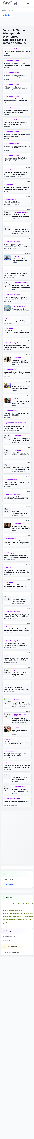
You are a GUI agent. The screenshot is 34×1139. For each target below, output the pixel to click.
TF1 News (15, 515)
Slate (6, 574)
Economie (16, 398)
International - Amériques (21, 212)
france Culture (8, 323)
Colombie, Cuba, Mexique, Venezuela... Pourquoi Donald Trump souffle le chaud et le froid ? (17, 616)
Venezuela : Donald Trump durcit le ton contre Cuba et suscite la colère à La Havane (16, 630)
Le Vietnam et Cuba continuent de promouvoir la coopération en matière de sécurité (17, 65)
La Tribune (15, 706)
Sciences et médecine (19, 306)
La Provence (16, 457)
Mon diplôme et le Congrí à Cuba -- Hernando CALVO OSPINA (15, 755)
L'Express (15, 781)
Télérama (7, 559)
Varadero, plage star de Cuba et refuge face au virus (17, 802)
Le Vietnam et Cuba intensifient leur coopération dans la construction (16, 100)
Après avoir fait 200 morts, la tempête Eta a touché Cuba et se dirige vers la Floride (17, 767)
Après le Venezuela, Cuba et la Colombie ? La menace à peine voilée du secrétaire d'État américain (16, 689)
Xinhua (7, 335)
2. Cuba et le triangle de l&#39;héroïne (17, 321)
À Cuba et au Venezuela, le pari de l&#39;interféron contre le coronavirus (21, 440)
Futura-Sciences (17, 313)
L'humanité (8, 248)
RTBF (14, 364)
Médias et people (10, 553)
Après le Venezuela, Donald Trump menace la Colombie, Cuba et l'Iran (21, 674)
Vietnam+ (7, 55)
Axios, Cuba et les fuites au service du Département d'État (17, 483)
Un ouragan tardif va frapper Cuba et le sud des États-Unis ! (21, 311)
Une (15, 227)
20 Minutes (16, 603)
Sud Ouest (7, 633)
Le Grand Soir (8, 204)
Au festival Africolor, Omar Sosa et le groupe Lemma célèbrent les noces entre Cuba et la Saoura (16, 299)
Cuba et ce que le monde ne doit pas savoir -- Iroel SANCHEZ (16, 414)
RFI (14, 219)
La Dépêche (16, 722)
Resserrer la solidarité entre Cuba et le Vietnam (17, 52)
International (9, 170)
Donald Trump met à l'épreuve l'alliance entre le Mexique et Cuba (15, 586)
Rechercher (7, 15)
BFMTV (15, 263)
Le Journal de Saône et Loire (12, 430)
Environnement (10, 763)
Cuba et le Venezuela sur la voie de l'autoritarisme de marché (15, 173)
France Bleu (16, 471)
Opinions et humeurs (11, 199)
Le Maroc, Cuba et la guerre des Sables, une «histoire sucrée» (19, 791)
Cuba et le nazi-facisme (12, 202)
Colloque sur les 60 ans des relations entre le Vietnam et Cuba (16, 123)
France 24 (15, 233)
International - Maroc (19, 786)
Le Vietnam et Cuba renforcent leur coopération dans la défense (16, 111)
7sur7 (6, 191)
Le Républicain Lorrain (11, 805)
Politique (16, 256)
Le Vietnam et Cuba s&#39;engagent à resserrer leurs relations (17, 135)
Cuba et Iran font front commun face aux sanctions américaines (19, 779)
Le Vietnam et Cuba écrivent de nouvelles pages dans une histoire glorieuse (15, 88)
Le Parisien (8, 769)
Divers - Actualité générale (13, 241)
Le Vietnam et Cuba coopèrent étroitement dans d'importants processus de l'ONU (14, 77)
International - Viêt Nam (12, 49)
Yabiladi (15, 793)
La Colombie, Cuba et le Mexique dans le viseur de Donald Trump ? (20, 231)
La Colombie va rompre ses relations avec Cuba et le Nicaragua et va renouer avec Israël (16, 189)
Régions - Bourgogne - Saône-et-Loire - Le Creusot (16, 423)
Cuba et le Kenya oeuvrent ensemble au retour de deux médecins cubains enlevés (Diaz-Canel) (16, 332)
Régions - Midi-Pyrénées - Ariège (20, 714)
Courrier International (10, 176)
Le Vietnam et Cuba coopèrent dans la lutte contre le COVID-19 (17, 147)
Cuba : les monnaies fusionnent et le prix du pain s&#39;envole (16, 743)
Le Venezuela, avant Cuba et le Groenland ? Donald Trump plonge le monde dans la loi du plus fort (16, 246)
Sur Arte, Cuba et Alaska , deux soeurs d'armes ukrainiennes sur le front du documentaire (16, 557)
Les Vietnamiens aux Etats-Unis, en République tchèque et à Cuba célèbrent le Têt (16, 159)
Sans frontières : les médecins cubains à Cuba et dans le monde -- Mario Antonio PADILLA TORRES (17, 374)
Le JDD (6, 277)
